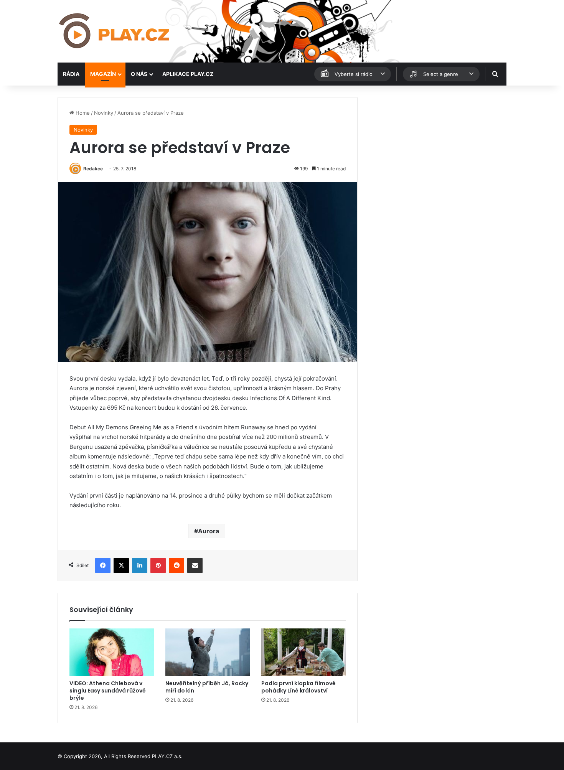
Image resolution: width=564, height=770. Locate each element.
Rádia (71, 74)
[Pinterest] (158, 565)
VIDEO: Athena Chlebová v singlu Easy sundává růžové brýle (107, 690)
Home (82, 113)
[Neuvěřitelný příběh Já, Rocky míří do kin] (207, 652)
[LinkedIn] (139, 565)
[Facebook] (102, 565)
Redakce (93, 168)
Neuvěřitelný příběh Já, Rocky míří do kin (206, 686)
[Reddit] (176, 565)
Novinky (103, 113)
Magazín (103, 74)
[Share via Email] (195, 565)
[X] (121, 565)
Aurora (208, 531)
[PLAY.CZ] (115, 31)
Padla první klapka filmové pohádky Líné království (298, 686)
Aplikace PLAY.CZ (187, 74)
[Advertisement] (435, 150)
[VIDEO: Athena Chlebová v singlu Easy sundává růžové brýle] (111, 652)
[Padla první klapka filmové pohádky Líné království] (303, 652)
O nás (139, 74)
